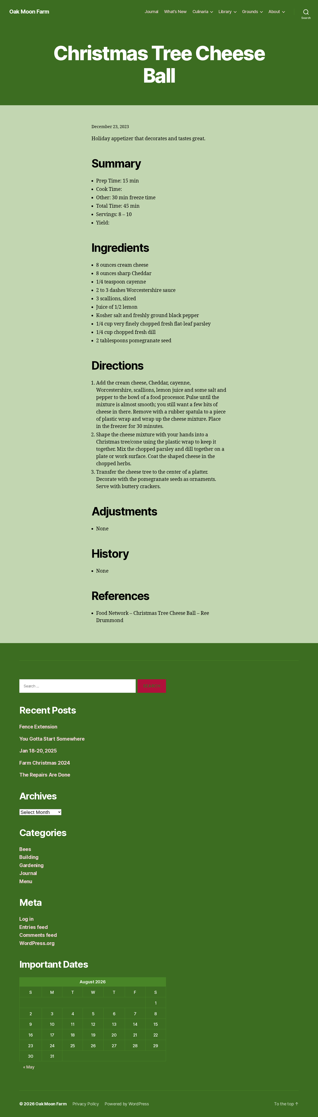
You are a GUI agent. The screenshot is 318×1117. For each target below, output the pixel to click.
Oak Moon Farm (29, 11)
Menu (25, 881)
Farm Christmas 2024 (44, 763)
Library (225, 11)
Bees (25, 849)
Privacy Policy (85, 1103)
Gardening (31, 865)
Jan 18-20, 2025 (38, 751)
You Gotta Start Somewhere (52, 739)
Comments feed (38, 935)
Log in (26, 919)
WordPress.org (37, 943)
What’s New (175, 11)
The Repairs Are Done (44, 775)
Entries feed (33, 927)
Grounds (250, 11)
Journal (151, 11)
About (274, 11)
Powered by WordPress (127, 1103)
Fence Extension (38, 727)
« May (28, 1066)
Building (29, 857)
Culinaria (200, 11)
